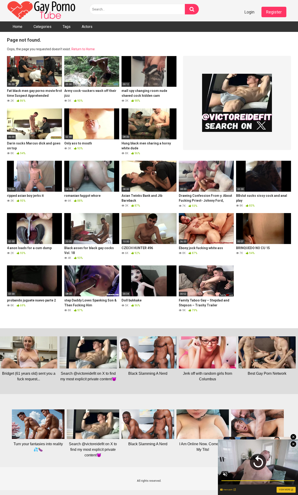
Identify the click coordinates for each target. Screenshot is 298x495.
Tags (67, 26)
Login (249, 12)
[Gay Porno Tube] (42, 10)
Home (17, 26)
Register (274, 12)
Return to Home (83, 49)
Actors (87, 26)
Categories (42, 26)
